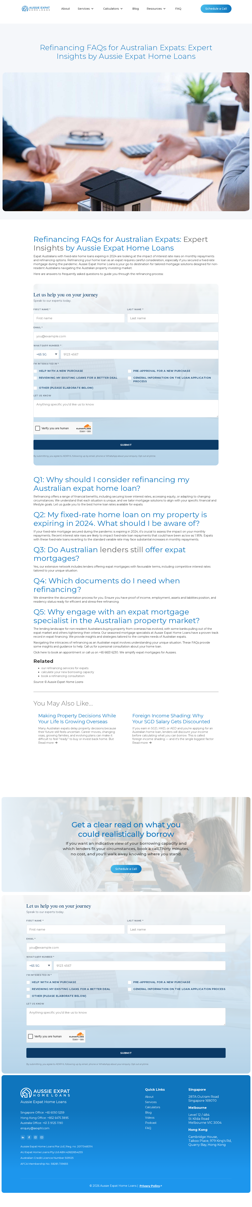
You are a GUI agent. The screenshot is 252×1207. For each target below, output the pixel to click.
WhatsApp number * (47, 345)
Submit (126, 444)
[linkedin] (22, 1137)
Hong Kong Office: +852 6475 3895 (44, 1118)
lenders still (121, 549)
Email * (38, 327)
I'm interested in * (46, 363)
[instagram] (35, 1137)
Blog (135, 8)
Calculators (152, 1107)
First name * (42, 309)
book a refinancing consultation (63, 676)
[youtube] (41, 1137)
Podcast (151, 1123)
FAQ (178, 8)
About (65, 8)
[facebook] (29, 1137)
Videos (149, 1117)
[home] (35, 8)
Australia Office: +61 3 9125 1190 (41, 1123)
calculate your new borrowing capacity (67, 672)
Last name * (135, 309)
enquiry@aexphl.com (34, 1128)
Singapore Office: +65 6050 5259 (42, 1112)
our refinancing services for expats (64, 668)
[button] (86, 8)
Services (151, 1102)
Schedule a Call (216, 8)
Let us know (42, 395)
